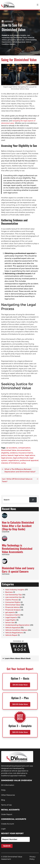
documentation (23, 450)
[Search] (33, 499)
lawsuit (10, 455)
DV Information (7, 785)
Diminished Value (20, 37)
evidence (14, 453)
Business (9, 592)
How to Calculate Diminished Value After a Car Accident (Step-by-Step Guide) (18, 526)
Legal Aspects (11, 617)
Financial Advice (12, 607)
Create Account (7, 824)
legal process (6, 458)
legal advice (30, 455)
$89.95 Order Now (20, 732)
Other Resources (8, 795)
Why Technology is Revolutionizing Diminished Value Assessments (17, 549)
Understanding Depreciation (17, 625)
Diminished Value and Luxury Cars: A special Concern (18, 569)
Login (3, 829)
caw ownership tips (13, 597)
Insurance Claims (25, 453)
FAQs (3, 790)
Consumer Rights (12, 602)
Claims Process (11, 600)
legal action (19, 455)
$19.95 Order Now (20, 685)
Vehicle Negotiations (14, 633)
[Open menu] (37, 4)
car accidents (11, 448)
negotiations (13, 460)
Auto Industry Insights (18, 35)
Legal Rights (10, 620)
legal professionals (21, 458)
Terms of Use (6, 805)
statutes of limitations (10, 463)
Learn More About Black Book (18, 658)
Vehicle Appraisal (18, 42)
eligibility (5, 453)
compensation (24, 448)
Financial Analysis (13, 610)
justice (4, 455)
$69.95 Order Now (20, 704)
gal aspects (11, 40)
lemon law (21, 40)
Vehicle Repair (11, 635)
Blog (3, 800)
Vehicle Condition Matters (16, 630)
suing (23, 463)
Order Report (6, 814)
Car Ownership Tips (13, 595)
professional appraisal (29, 460)
